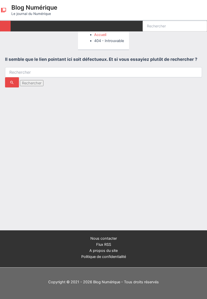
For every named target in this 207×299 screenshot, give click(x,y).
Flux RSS (103, 244)
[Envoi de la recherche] (12, 82)
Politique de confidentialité (103, 256)
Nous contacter (103, 238)
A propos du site (103, 250)
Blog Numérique (34, 7)
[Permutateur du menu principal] (5, 26)
